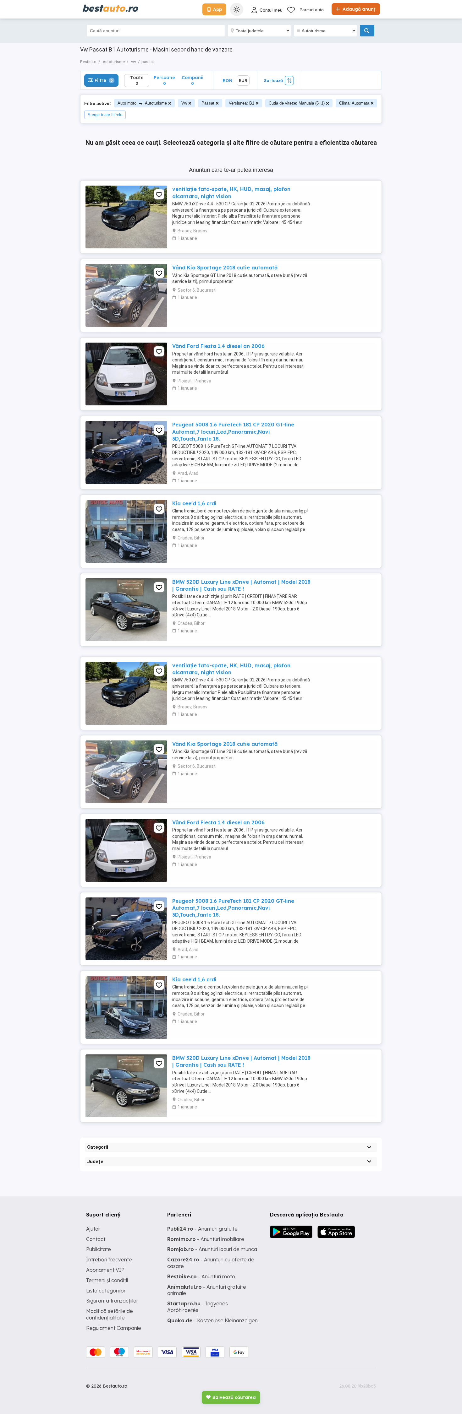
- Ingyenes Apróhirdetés (197, 1306)
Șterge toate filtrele (105, 114)
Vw (184, 103)
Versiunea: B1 (241, 103)
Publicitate (98, 1249)
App (217, 9)
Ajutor (93, 1229)
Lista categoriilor (106, 1290)
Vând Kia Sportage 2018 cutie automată (225, 267)
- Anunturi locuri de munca (212, 1249)
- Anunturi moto (201, 1276)
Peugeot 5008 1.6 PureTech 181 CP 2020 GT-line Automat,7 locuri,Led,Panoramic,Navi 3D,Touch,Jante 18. (233, 431)
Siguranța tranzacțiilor (112, 1301)
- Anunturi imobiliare (205, 1239)
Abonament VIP (105, 1270)
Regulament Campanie (113, 1328)
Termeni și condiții (107, 1280)
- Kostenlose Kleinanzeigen (212, 1320)
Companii (192, 80)
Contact (95, 1239)
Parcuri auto (312, 9)
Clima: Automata (354, 103)
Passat (207, 103)
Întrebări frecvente (109, 1259)
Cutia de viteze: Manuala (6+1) (297, 103)
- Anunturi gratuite (202, 1229)
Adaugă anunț (358, 9)
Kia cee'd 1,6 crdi (194, 503)
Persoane (164, 80)
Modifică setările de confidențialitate (109, 1314)
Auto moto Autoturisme (142, 103)
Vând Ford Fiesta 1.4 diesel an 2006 (218, 346)
